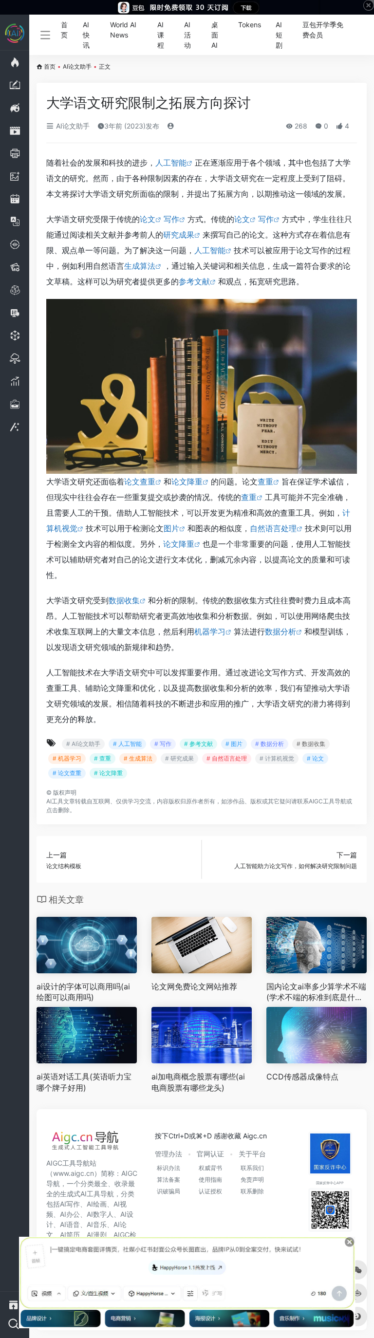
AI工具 (54, 801)
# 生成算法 (138, 758)
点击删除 (58, 810)
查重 (265, 481)
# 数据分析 (269, 743)
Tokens (249, 24)
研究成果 (178, 235)
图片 (171, 528)
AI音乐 (97, 1224)
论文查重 (139, 481)
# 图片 (234, 743)
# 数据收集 (311, 743)
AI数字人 (100, 1214)
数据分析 (280, 631)
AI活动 (187, 34)
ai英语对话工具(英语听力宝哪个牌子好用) (84, 1082)
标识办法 (168, 1167)
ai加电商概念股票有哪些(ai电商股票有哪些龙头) (198, 1082)
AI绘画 (97, 1204)
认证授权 (210, 1191)
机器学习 (209, 631)
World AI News (123, 29)
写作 (171, 219)
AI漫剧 (97, 1234)
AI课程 (160, 34)
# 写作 (162, 743)
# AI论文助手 (83, 743)
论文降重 (187, 481)
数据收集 (124, 600)
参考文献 (194, 281)
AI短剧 (279, 34)
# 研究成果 (179, 758)
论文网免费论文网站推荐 (194, 986)
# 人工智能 (127, 743)
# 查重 (102, 758)
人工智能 (171, 162)
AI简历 (70, 1234)
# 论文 (315, 758)
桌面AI (214, 34)
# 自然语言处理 (226, 758)
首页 (64, 29)
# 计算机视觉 (277, 758)
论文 (147, 219)
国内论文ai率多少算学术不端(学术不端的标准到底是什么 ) (316, 993)
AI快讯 (86, 34)
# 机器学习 (67, 758)
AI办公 (70, 1214)
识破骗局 (168, 1191)
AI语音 (70, 1224)
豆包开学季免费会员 (322, 29)
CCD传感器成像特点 (302, 1076)
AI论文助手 (77, 66)
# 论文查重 (67, 773)
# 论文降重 (108, 773)
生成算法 (139, 266)
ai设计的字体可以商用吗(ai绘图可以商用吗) (83, 992)
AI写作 (70, 1204)
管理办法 (168, 1154)
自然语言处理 (273, 528)
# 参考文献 (198, 743)
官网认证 (210, 1154)
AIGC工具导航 (327, 801)
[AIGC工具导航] (85, 1143)
